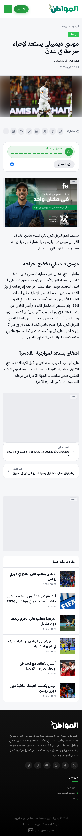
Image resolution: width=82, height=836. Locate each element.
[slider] (36, 153)
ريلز (19, 9)
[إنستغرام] (56, 765)
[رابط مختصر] (21, 131)
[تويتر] (74, 765)
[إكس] (45, 131)
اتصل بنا (71, 798)
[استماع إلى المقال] (69, 152)
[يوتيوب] (47, 765)
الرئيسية (75, 26)
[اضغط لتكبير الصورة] (41, 96)
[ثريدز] (28, 765)
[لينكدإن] (37, 131)
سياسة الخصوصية (66, 793)
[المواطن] (63, 9)
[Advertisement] (41, 417)
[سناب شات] (37, 765)
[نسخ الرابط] (29, 131)
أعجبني (62, 164)
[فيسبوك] (52, 131)
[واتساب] (60, 131)
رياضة (64, 26)
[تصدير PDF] (13, 131)
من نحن (71, 787)
